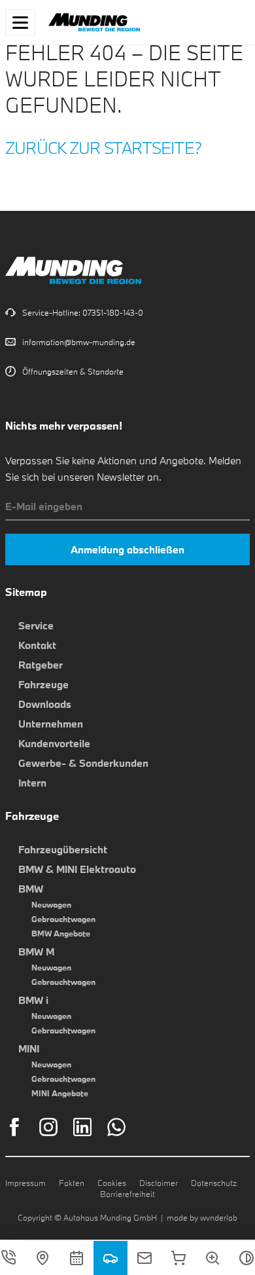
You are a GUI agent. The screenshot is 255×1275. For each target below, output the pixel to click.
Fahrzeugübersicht (62, 849)
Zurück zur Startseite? (103, 147)
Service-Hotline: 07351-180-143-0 (82, 312)
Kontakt (37, 645)
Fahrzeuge (43, 684)
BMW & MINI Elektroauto (77, 869)
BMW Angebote (60, 933)
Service (36, 625)
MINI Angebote (59, 1093)
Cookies (111, 1182)
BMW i (33, 1000)
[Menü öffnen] (20, 22)
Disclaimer (158, 1182)
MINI (28, 1048)
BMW (30, 888)
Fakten (71, 1182)
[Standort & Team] (43, 1258)
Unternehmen (50, 723)
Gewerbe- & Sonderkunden (83, 762)
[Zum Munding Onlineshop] (179, 1258)
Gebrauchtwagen (63, 919)
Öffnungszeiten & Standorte (73, 371)
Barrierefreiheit (127, 1194)
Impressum (25, 1182)
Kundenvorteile (54, 743)
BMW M (36, 951)
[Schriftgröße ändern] (213, 1258)
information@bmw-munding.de (78, 342)
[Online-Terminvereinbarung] (77, 1258)
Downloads (44, 704)
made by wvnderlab (202, 1217)
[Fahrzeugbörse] (111, 1258)
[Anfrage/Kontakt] (145, 1258)
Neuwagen (51, 904)
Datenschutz (214, 1182)
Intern (32, 782)
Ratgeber (40, 664)
